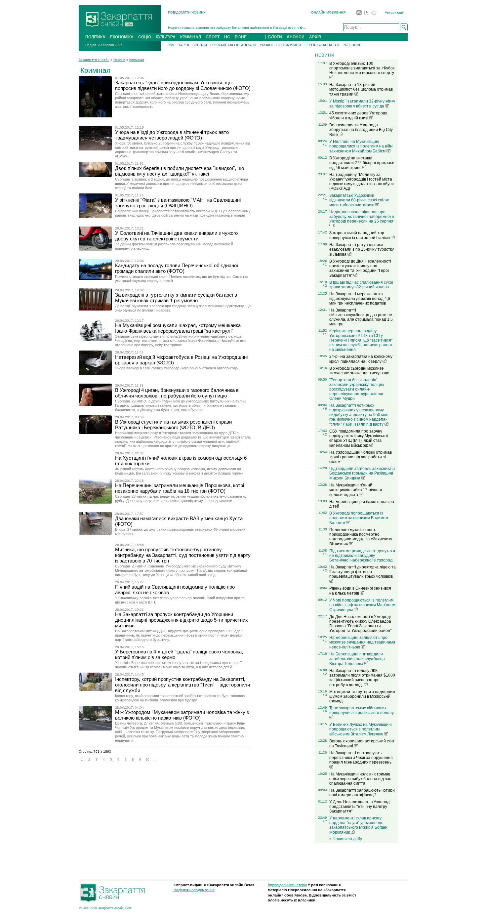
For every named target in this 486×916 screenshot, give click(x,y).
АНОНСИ (295, 37)
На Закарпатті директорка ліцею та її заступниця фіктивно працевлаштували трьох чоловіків (362, 572)
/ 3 (325, 695)
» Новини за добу (345, 839)
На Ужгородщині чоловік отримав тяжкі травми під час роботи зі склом (360, 457)
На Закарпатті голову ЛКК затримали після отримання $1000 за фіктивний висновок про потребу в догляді (362, 677)
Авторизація (394, 12)
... (154, 759)
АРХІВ (315, 37)
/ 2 (325, 285)
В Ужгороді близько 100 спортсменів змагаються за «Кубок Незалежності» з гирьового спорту (361, 68)
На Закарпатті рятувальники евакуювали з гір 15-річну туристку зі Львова (361, 249)
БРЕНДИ (199, 45)
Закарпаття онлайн (94, 60)
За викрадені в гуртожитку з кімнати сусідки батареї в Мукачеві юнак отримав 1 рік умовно (176, 297)
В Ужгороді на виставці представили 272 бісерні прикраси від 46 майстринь (361, 163)
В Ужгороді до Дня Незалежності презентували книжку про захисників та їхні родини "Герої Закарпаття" (360, 268)
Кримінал (136, 60)
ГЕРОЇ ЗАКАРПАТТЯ (321, 45)
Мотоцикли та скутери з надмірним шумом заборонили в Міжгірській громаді (362, 696)
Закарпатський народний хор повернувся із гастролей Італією (360, 235)
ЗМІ (171, 45)
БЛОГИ (275, 37)
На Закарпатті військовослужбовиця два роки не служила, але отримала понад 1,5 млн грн (361, 317)
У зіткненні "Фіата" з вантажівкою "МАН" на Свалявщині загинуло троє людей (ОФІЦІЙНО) (178, 202)
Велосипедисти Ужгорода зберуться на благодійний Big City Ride (361, 130)
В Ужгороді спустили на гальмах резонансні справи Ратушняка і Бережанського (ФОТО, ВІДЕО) (173, 424)
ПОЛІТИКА (95, 37)
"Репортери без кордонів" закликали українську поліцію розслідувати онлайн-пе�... (235, 28)
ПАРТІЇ (183, 45)
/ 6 (325, 408)
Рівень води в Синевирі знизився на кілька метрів (360, 591)
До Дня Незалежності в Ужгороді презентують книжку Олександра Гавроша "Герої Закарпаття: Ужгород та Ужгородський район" (360, 623)
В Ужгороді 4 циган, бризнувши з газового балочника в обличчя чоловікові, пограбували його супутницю (177, 392)
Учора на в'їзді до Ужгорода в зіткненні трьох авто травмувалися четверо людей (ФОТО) (172, 135)
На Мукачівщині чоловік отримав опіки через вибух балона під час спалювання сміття (360, 779)
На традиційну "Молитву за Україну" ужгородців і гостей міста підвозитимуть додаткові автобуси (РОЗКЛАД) (361, 181)
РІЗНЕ (241, 37)
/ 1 (325, 144)
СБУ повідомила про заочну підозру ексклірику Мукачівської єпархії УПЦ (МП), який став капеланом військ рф (358, 438)
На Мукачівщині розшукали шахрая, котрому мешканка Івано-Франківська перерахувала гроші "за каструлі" (178, 328)
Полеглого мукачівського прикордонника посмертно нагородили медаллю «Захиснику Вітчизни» (360, 536)
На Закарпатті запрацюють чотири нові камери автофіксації (362, 792)
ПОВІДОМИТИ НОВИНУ (186, 12)
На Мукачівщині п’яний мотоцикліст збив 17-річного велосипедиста (355, 490)
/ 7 (325, 821)
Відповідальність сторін (287, 885)
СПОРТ (213, 37)
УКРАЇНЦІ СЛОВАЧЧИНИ (280, 45)
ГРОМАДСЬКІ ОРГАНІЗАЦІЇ (233, 45)
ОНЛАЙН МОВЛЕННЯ (328, 12)
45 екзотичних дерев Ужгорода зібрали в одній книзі (358, 115)
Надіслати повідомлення (194, 890)
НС (227, 37)
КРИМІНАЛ (190, 37)
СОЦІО (144, 37)
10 (147, 759)
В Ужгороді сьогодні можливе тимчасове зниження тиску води (359, 370)
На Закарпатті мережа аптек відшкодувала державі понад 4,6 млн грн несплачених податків (359, 299)
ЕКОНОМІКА (122, 37)
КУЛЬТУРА (166, 37)
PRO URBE (352, 45)
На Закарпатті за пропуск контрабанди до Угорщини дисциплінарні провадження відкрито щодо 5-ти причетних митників (181, 619)
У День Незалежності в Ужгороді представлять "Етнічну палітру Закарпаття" (359, 806)
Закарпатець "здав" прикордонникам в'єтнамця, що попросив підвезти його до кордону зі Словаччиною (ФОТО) (183, 85)
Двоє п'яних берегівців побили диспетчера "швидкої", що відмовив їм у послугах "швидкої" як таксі (179, 171)
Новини (119, 60)
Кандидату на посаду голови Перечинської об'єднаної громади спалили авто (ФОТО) (176, 268)
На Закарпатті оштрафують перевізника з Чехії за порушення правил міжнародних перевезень (361, 758)
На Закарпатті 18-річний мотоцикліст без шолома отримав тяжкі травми (361, 89)
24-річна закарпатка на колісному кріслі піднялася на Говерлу (360, 359)
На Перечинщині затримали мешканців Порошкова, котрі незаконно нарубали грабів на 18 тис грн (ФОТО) (179, 488)
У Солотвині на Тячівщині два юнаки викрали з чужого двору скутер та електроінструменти (176, 235)
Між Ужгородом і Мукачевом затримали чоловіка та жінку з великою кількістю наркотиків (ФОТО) (182, 715)
